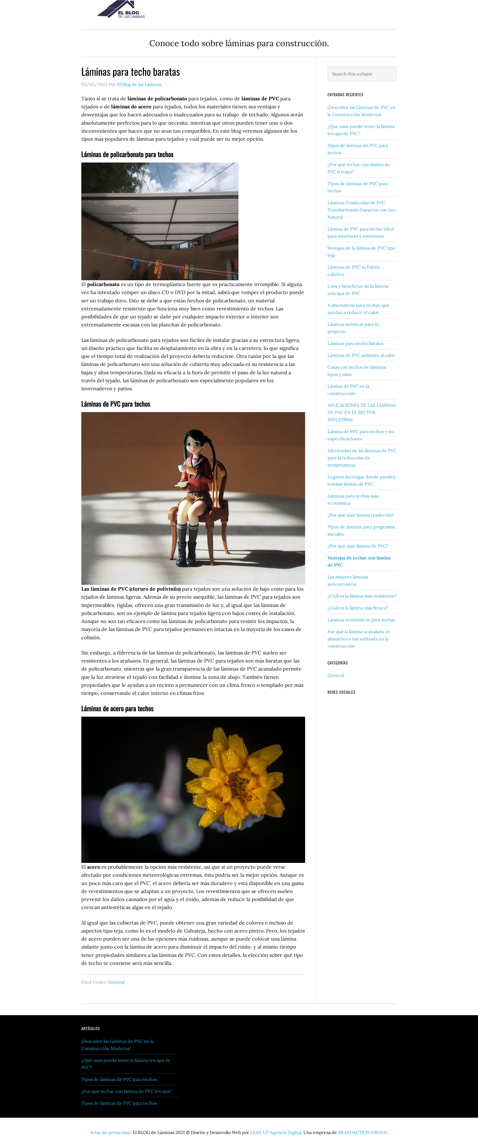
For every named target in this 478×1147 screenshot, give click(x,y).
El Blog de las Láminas (125, 9)
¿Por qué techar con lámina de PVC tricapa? (126, 1091)
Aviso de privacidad (110, 1132)
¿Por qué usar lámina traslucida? (361, 515)
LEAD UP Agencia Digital (275, 1132)
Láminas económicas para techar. (362, 619)
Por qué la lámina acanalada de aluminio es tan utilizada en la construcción (359, 639)
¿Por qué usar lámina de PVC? (358, 546)
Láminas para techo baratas (355, 343)
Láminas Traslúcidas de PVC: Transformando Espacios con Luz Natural (362, 210)
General (116, 982)
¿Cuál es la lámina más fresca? (358, 608)
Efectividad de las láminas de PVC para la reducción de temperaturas (362, 458)
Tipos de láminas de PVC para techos (119, 1079)
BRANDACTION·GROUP (362, 1132)
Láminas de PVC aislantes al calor (361, 355)
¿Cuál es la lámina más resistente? (362, 596)
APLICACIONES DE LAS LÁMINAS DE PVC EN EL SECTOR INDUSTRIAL (362, 412)
